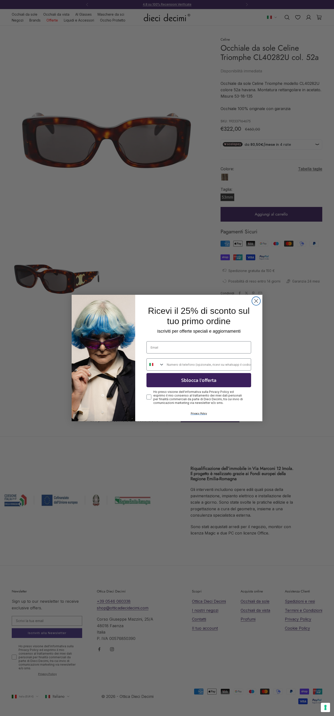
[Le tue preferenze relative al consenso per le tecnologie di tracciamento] (325, 707)
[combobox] (155, 364)
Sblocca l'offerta (198, 380)
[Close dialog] (256, 301)
